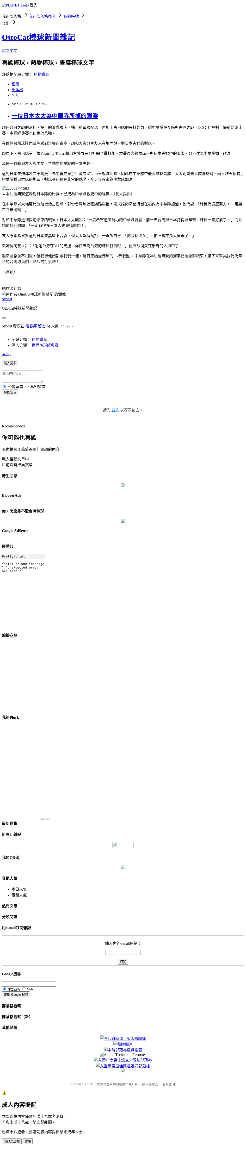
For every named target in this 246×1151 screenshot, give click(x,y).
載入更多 (10, 363)
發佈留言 (10, 392)
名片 (15, 96)
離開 (28, 1141)
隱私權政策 (150, 1084)
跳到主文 (9, 51)
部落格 (17, 90)
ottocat (7, 299)
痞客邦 (31, 326)
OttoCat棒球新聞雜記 (38, 37)
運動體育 (41, 74)
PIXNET (87, 1084)
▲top (6, 354)
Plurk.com (45, 819)
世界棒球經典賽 (45, 345)
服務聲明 (168, 1084)
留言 (42, 326)
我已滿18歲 (12, 1141)
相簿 (15, 84)
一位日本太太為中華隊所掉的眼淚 (55, 116)
